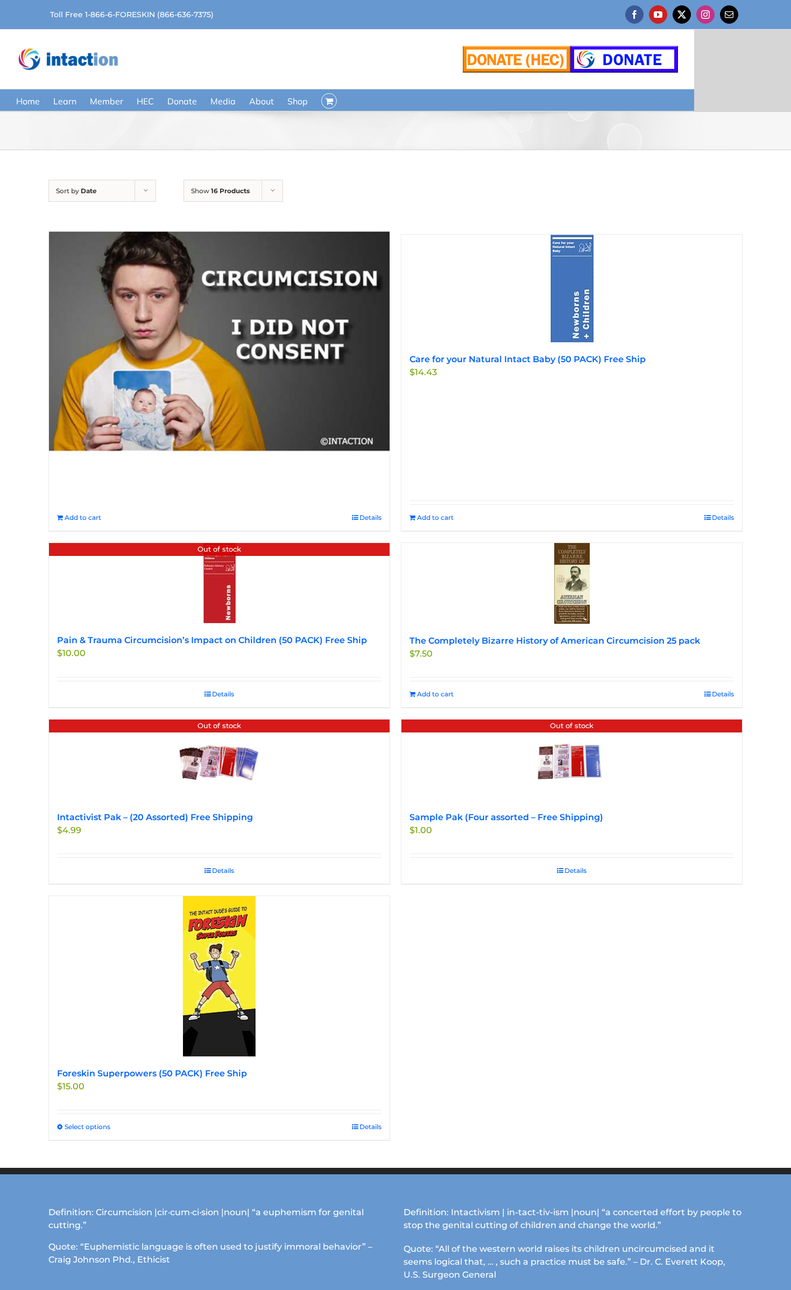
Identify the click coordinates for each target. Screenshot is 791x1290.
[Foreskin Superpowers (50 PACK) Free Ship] (219, 976)
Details (370, 517)
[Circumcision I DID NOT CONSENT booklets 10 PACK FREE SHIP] (219, 341)
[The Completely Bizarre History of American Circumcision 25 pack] (571, 583)
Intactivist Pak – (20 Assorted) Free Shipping (155, 817)
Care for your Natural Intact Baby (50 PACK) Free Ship (527, 359)
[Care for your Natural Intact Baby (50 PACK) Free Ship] (571, 288)
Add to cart (83, 517)
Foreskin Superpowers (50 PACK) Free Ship (152, 1073)
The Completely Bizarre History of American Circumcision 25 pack (554, 641)
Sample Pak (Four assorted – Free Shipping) (506, 817)
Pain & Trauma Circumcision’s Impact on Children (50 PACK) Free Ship (212, 640)
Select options (87, 1127)
